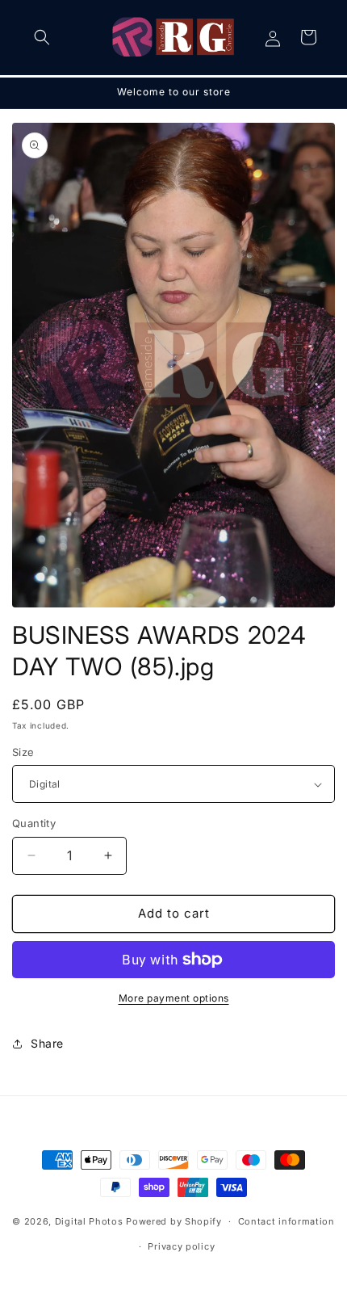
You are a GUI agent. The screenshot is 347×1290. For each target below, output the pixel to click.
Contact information (286, 1221)
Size (23, 752)
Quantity (34, 823)
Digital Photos (89, 1221)
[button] (42, 37)
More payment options (174, 998)
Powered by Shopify (174, 1221)
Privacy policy (181, 1246)
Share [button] (47, 1043)
